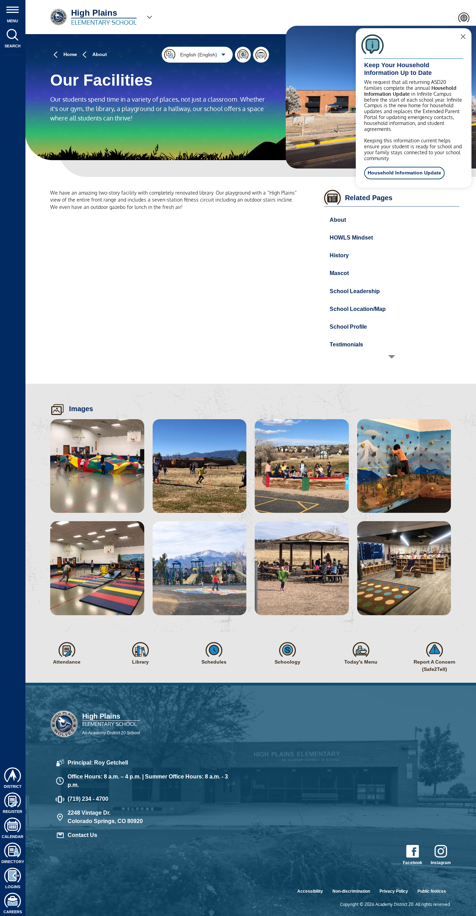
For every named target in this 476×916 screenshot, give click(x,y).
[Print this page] (261, 55)
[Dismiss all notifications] (463, 17)
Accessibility (310, 891)
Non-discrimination (351, 891)
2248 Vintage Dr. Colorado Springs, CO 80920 (105, 817)
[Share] (243, 55)
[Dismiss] (463, 36)
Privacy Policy (393, 891)
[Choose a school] (149, 17)
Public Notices (431, 891)
